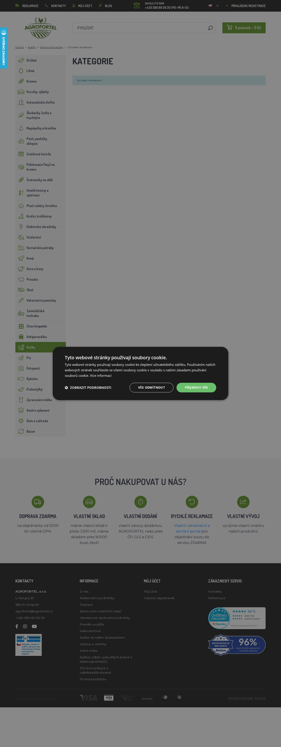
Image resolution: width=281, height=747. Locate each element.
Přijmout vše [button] (196, 387)
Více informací (101, 375)
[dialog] (140, 373)
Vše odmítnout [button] (151, 387)
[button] (88, 387)
